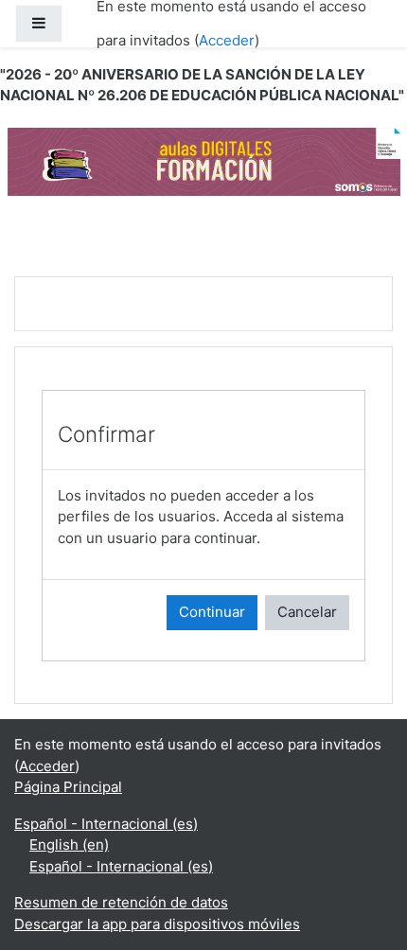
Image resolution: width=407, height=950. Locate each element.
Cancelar (307, 612)
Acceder (227, 40)
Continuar (212, 612)
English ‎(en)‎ (69, 844)
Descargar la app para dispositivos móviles (157, 924)
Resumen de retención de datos (121, 902)
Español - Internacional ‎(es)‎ (106, 824)
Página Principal (68, 787)
